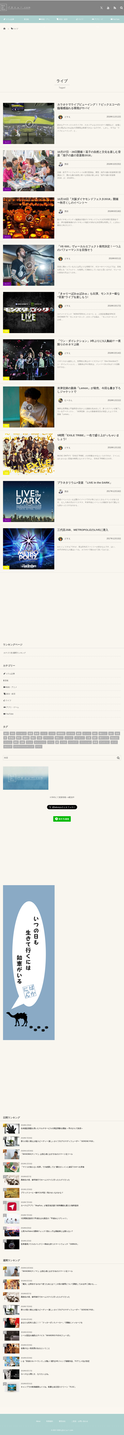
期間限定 (60, 733)
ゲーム (50, 742)
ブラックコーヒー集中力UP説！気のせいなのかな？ (42, 1193)
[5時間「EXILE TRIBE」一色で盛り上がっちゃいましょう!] (28, 454)
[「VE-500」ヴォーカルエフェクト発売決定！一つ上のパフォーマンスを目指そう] (28, 265)
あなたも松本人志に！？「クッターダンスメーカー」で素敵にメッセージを (52, 1323)
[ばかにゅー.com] (15, 10)
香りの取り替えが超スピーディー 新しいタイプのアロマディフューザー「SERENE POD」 (58, 1141)
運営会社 (62, 1421)
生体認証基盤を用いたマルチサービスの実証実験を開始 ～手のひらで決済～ (52, 1128)
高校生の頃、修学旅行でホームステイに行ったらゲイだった (45, 1180)
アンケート (104, 742)
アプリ (38, 747)
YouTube (116, 19)
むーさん (68, 400)
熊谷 (67, 164)
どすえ (67, 117)
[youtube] (108, 7)
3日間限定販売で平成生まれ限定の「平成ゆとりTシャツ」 (44, 1218)
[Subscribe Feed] (114, 7)
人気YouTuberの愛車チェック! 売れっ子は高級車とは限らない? (47, 1231)
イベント (7, 742)
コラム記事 (9, 19)
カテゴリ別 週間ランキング (14, 653)
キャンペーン (40, 742)
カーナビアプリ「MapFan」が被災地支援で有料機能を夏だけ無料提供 (49, 1205)
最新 (30, 733)
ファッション (85, 742)
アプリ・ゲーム (98, 23)
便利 (95, 733)
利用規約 (49, 1421)
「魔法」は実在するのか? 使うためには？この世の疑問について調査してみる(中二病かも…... (59, 1284)
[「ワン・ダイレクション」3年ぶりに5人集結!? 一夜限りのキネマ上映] (28, 359)
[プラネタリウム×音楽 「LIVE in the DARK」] (28, 501)
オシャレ (86, 733)
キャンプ (7, 747)
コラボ (52, 733)
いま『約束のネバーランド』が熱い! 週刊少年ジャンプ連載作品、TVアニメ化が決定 (55, 1361)
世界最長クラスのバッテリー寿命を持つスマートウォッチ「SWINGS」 (50, 1244)
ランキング (21, 733)
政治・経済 (63, 19)
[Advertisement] (62, 55)
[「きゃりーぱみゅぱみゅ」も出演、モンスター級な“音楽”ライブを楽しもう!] (28, 312)
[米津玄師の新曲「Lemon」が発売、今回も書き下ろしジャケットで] (28, 406)
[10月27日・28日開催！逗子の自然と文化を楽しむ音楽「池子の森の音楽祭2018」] (28, 170)
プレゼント (79, 738)
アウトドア (48, 738)
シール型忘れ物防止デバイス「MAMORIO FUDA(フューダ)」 (46, 1335)
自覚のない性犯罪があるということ (35, 1348)
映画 (95, 742)
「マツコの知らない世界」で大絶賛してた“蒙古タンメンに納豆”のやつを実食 (52, 1167)
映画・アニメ (45, 23)
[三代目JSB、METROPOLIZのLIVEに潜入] (28, 548)
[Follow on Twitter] (101, 7)
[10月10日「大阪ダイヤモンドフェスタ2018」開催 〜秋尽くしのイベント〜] (28, 217)
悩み (111, 733)
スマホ (63, 742)
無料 (95, 738)
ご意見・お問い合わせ (79, 1421)
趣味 (78, 733)
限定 (33, 738)
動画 (36, 733)
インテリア (73, 742)
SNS (12, 733)
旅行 (6, 733)
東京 (19, 738)
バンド (43, 733)
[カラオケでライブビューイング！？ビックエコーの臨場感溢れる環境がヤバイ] (28, 123)
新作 (16, 742)
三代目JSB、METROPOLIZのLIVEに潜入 (82, 529)
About (38, 1421)
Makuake (114, 738)
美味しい (59, 738)
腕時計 (26, 738)
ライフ (80, 19)
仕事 (22, 742)
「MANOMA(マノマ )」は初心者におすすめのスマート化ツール (47, 1154)
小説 (39, 738)
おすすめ (70, 733)
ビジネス (68, 738)
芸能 (27, 19)
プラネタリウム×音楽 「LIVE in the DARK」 (84, 482)
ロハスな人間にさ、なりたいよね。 (35, 1374)
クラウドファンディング (23, 747)
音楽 (117, 733)
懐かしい (103, 733)
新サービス (104, 738)
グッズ (114, 742)
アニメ (29, 742)
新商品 (11, 738)
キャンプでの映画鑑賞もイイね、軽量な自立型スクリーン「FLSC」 (48, 1387)
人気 (88, 738)
